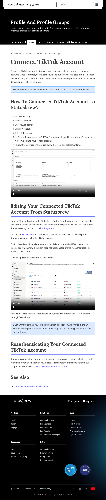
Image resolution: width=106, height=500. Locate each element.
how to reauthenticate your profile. (51, 366)
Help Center (16, 53)
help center (32, 4)
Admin (29, 53)
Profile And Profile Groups (48, 53)
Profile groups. (47, 228)
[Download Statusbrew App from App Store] (88, 401)
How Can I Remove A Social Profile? (32, 386)
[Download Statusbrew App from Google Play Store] (73, 401)
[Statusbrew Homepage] (16, 4)
